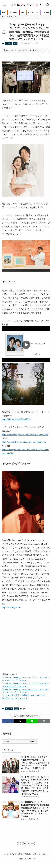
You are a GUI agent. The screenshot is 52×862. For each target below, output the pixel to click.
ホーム (6, 854)
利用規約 (28, 854)
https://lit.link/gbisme (11, 607)
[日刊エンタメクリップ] (26, 5)
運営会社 (13, 854)
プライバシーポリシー (40, 854)
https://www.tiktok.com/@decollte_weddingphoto (24, 442)
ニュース (8, 43)
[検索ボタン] (47, 5)
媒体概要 (21, 854)
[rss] (28, 843)
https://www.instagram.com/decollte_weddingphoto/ (25, 434)
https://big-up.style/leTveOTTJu (16, 419)
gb (24, 709)
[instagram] (24, 843)
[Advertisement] (26, 643)
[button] (8, 721)
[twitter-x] (19, 843)
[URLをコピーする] (44, 721)
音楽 (15, 43)
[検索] (33, 843)
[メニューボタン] (4, 5)
